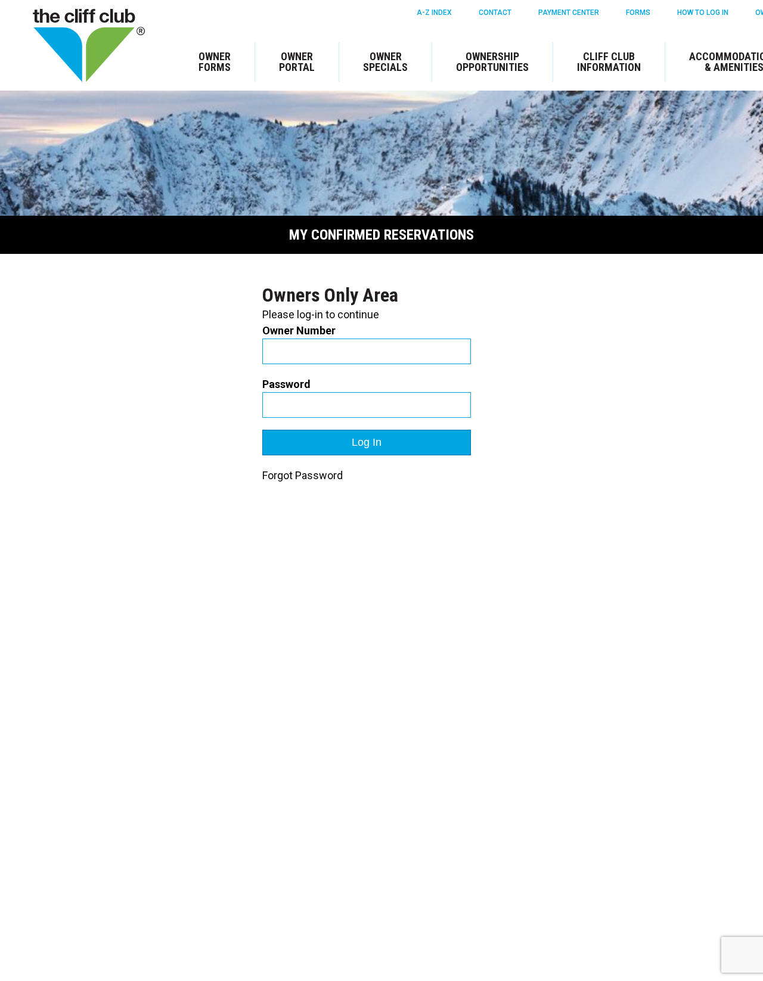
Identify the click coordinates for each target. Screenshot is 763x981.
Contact (495, 12)
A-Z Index (434, 12)
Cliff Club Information (609, 61)
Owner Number (299, 330)
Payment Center (568, 12)
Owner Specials (385, 61)
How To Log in (702, 12)
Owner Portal (297, 61)
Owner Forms (214, 61)
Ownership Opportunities (492, 61)
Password (286, 384)
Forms (638, 12)
